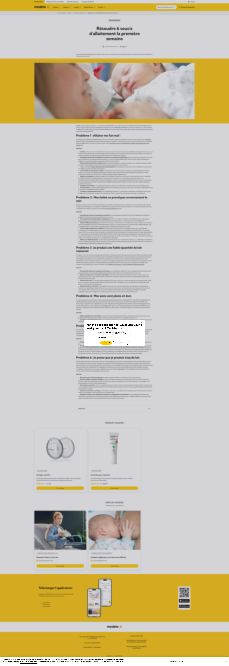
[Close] (226, 661)
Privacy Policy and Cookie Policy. (29, 663)
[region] (114, 661)
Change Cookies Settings (176, 661)
